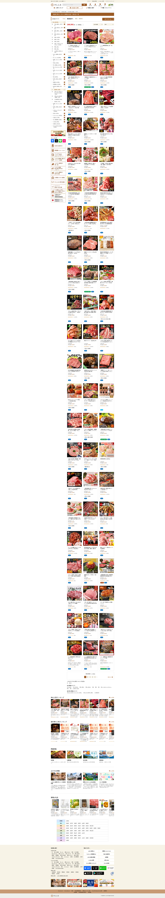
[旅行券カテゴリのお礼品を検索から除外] (79, 18)
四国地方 (53, 873)
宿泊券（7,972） (57, 101)
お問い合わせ (106, 860)
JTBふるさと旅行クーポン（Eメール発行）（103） (58, 92)
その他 (81, 856)
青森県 (67, 823)
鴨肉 (68, 688)
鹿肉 (96, 687)
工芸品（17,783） (56, 117)
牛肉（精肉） (69, 687)
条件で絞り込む (108, 19)
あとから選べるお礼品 (59, 858)
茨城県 (67, 825)
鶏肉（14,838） (57, 37)
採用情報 (89, 892)
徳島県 (67, 835)
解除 (64, 18)
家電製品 (57, 855)
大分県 (83, 837)
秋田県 (79, 823)
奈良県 (87, 830)
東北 (61, 823)
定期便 (53, 858)
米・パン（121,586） (57, 57)
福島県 (87, 823)
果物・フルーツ (67, 852)
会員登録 (106, 857)
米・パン (61, 852)
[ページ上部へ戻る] (160, 890)
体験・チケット (70, 855)
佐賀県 (71, 837)
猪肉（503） (56, 48)
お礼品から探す (53, 850)
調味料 (53, 855)
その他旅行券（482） (58, 99)
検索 (84, 4)
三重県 (67, 830)
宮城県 (75, 823)
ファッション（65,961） (57, 115)
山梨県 (83, 828)
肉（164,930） (56, 22)
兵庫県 (83, 830)
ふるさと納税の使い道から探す (62, 875)
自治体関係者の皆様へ (82, 892)
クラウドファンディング (110, 1)
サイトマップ (60, 890)
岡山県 (75, 832)
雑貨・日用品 (76, 855)
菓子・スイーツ (68, 853)
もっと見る (112, 697)
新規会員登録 (94, 1)
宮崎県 (87, 837)
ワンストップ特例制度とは (91, 854)
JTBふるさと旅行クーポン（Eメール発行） (74, 692)
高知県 (79, 835)
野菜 (72, 852)
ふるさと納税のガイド (90, 4)
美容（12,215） (56, 113)
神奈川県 (91, 825)
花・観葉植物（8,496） (57, 119)
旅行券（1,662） (57, 89)
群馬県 (75, 825)
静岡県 (95, 828)
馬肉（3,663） (57, 41)
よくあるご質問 (101, 1)
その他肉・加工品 (76, 688)
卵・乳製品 (77, 852)
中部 (61, 828)
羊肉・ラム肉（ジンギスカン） (106, 687)
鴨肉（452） (56, 46)
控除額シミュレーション (106, 851)
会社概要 (75, 892)
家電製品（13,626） (57, 84)
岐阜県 (91, 828)
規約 (72, 890)
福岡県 (67, 837)
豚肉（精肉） (82, 687)
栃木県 (71, 825)
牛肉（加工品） (75, 687)
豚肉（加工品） (88, 687)
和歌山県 (91, 830)
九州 (61, 837)
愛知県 (99, 828)
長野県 (87, 828)
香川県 (71, 835)
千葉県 (83, 825)
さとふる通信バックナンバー (91, 863)
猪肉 (70, 688)
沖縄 (61, 840)
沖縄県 (67, 840)
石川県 (75, 828)
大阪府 (79, 830)
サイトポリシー (67, 890)
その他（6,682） (56, 121)
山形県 (83, 823)
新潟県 (67, 828)
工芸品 (71, 856)
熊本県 (79, 837)
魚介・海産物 (56, 852)
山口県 (83, 832)
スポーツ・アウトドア (56, 856)
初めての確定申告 (107, 854)
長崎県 (75, 837)
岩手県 (71, 823)
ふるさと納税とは (91, 851)
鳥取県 (67, 832)
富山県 (71, 828)
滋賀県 (71, 830)
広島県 (79, 832)
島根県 (71, 832)
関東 (61, 825)
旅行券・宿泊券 (63, 855)
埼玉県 (79, 825)
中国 (61, 832)
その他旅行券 (96, 692)
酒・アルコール (54, 853)
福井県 (79, 828)
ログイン (88, 1)
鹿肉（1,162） (57, 39)
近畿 (61, 830)
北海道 (61, 820)
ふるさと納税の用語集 (91, 857)
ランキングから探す (54, 860)
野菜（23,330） (56, 62)
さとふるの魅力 (106, 863)
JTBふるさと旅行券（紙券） (88, 692)
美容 (62, 856)
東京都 (87, 825)
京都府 (75, 830)
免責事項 (105, 890)
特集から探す (53, 875)
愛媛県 (75, 835)
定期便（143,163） (56, 123)
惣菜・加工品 (77, 853)
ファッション (66, 856)
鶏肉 (93, 687)
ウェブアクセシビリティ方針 (97, 890)
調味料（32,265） (56, 82)
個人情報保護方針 (78, 890)
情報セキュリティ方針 (86, 890)
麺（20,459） (55, 76)
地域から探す (53, 870)
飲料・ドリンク (61, 853)
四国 (61, 835)
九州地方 (57, 873)
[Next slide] (113, 708)
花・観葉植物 (76, 856)
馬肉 (99, 687)
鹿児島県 (91, 837)
